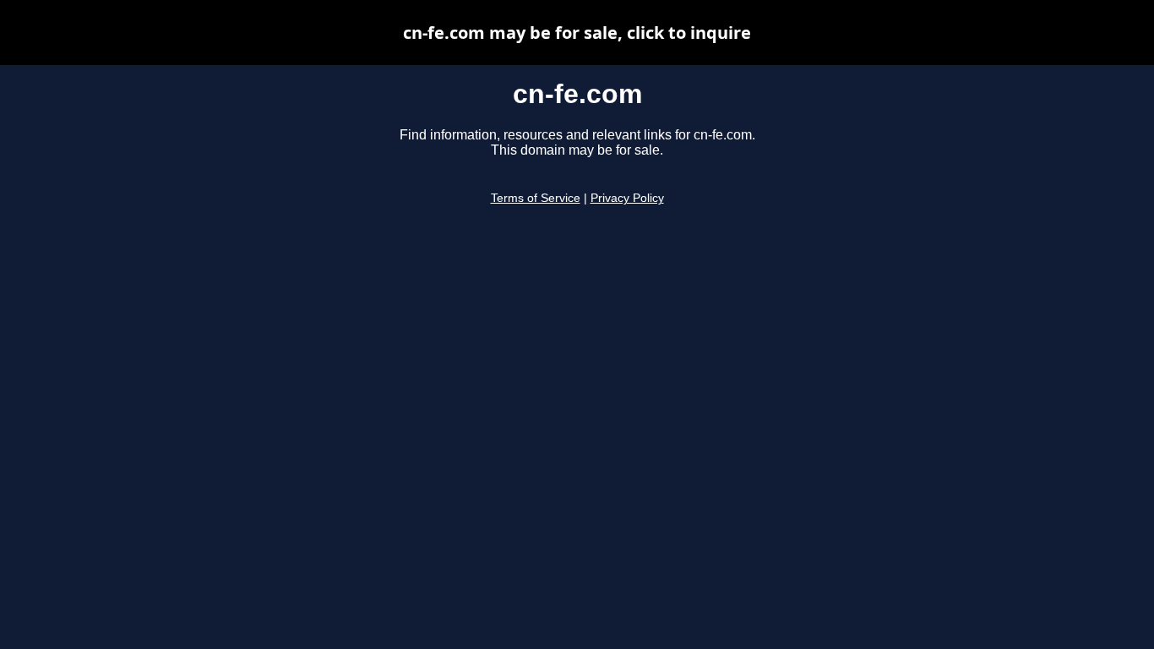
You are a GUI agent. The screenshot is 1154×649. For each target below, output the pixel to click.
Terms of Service (535, 198)
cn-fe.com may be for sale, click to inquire (577, 32)
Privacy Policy (627, 198)
